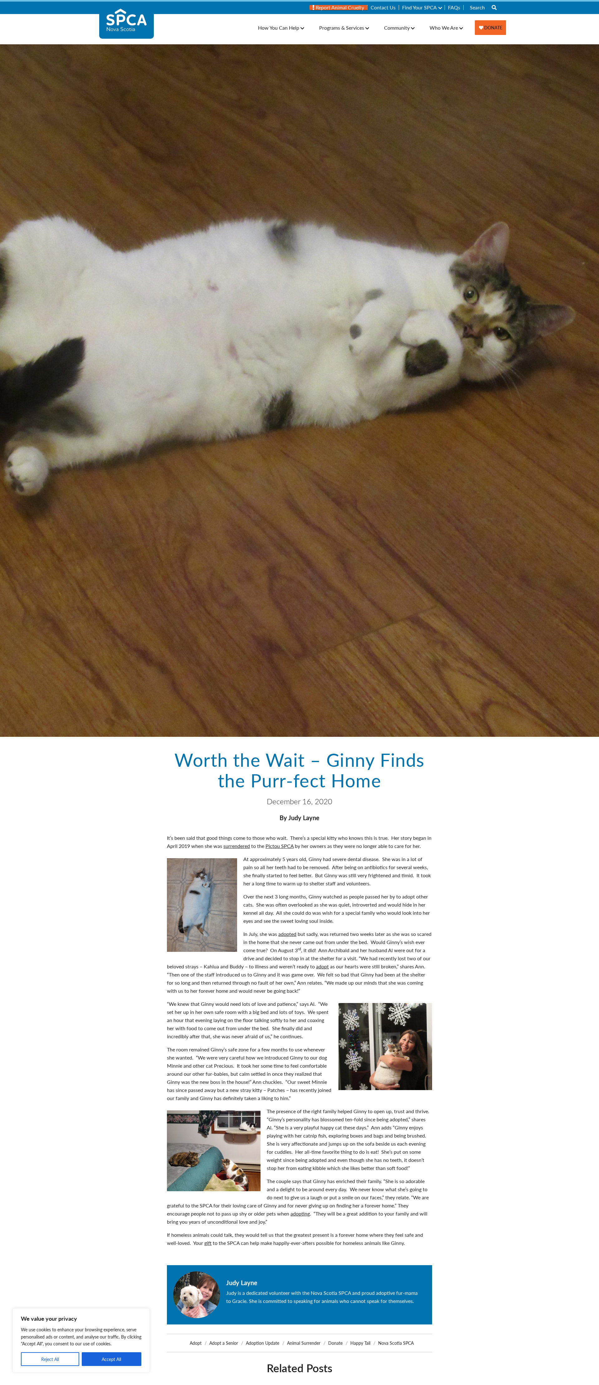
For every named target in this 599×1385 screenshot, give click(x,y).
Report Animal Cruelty (339, 7)
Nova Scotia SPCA (396, 1343)
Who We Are (444, 27)
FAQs (454, 7)
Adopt (196, 1343)
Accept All (111, 1359)
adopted (287, 933)
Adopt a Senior (223, 1343)
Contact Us (383, 7)
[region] (81, 1340)
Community (397, 27)
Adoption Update (262, 1343)
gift (208, 1242)
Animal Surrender (303, 1343)
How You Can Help (278, 27)
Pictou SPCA (279, 845)
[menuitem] (338, 7)
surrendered (236, 845)
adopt (322, 966)
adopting (300, 1213)
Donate (492, 27)
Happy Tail (360, 1343)
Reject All (50, 1359)
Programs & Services (341, 27)
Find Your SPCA (419, 7)
